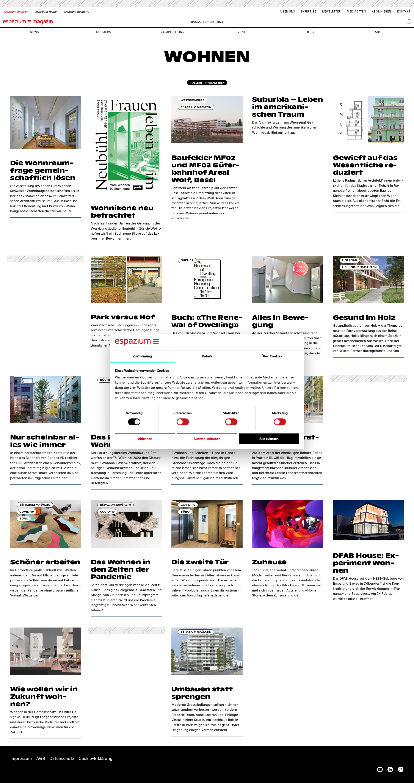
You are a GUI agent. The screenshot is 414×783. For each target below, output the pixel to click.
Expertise (308, 11)
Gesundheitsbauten (359, 267)
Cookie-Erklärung (95, 758)
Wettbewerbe (192, 100)
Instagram (401, 769)
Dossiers (103, 32)
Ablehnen (145, 438)
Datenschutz (61, 758)
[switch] (183, 421)
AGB (40, 758)
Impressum (21, 758)
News (34, 32)
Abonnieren (381, 11)
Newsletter (331, 11)
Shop (379, 32)
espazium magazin (196, 107)
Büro (23, 518)
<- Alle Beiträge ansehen (207, 83)
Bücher (187, 260)
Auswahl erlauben (207, 438)
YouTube (380, 769)
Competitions (172, 32)
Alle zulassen (269, 438)
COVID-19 (26, 511)
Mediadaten (356, 11)
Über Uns (287, 11)
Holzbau (349, 260)
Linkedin (390, 769)
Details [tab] (207, 356)
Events (241, 32)
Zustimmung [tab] (142, 356)
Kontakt (404, 11)
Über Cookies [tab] (272, 356)
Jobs (310, 32)
